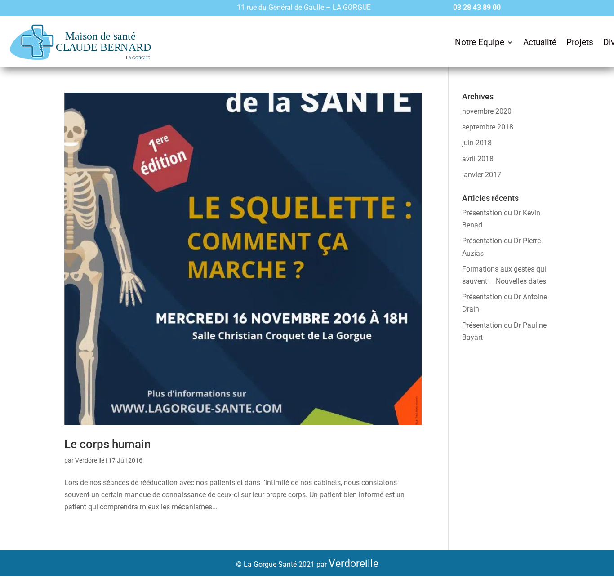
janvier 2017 (481, 174)
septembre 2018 (487, 127)
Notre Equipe (479, 42)
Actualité (539, 42)
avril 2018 (478, 159)
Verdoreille (89, 460)
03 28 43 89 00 (477, 7)
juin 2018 (477, 142)
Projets (579, 42)
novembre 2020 (487, 111)
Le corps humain (107, 444)
